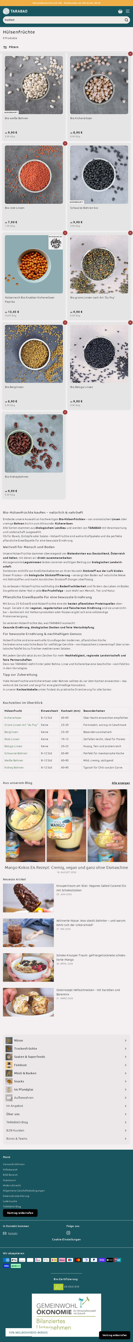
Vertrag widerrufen (20, 1213)
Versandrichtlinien (14, 1164)
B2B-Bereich (10, 1174)
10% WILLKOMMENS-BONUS (28, 1332)
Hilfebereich (10, 1169)
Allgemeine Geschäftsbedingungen (24, 1190)
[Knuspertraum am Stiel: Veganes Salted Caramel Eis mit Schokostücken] (28, 898)
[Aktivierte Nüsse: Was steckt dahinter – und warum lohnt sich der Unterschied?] (28, 932)
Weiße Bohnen (14, 760)
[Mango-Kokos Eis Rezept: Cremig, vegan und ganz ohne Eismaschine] (66, 825)
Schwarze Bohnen (16, 753)
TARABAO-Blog (12, 1206)
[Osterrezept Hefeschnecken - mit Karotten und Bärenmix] (28, 1002)
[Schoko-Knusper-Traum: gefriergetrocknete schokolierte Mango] (28, 967)
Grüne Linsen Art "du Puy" (21, 724)
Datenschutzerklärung (16, 1196)
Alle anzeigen (121, 782)
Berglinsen (11, 731)
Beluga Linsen (14, 746)
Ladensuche (10, 1201)
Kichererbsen (13, 717)
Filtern (13, 47)
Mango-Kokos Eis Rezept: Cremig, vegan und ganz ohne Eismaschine (66, 867)
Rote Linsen (12, 739)
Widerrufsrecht (12, 1185)
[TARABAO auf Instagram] (68, 1233)
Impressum (9, 1180)
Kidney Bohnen (14, 767)
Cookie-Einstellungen (66, 1239)
